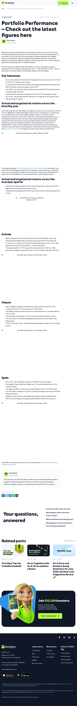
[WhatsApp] (13, 495)
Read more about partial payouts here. (42, 692)
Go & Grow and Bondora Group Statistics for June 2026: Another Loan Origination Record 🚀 (63, 570)
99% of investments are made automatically (32, 168)
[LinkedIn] (9, 495)
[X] (6, 495)
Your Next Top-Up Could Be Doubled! (11, 564)
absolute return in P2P (12, 129)
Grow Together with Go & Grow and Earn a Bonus (38, 566)
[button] (59, 508)
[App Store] (8, 675)
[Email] (16, 495)
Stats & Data (6, 17)
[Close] (72, 3)
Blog (3, 8)
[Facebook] (3, 495)
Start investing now (49, 616)
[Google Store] (23, 675)
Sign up (64, 3)
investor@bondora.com (9, 669)
